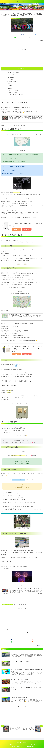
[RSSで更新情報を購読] (32, 642)
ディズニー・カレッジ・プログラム (7, 604)
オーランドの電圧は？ (8, 85)
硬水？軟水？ (8, 83)
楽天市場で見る (26, 229)
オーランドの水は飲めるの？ (10, 77)
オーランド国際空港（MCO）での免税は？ (15, 94)
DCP (15, 604)
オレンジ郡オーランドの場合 (12, 90)
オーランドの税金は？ (8, 88)
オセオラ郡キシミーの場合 (11, 92)
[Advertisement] (22, 44)
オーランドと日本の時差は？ (10, 75)
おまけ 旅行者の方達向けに (12, 81)
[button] (29, 37)
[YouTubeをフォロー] (32, 639)
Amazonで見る (16, 229)
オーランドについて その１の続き (11, 72)
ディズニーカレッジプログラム (21, 604)
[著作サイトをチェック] (11, 639)
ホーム (11, 744)
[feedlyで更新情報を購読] (11, 642)
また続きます (6, 96)
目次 (21, 68)
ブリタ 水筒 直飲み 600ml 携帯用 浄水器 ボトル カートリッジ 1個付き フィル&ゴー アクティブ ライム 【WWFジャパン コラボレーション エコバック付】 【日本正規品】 (27, 348)
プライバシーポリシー (33, 744)
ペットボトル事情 (9, 79)
